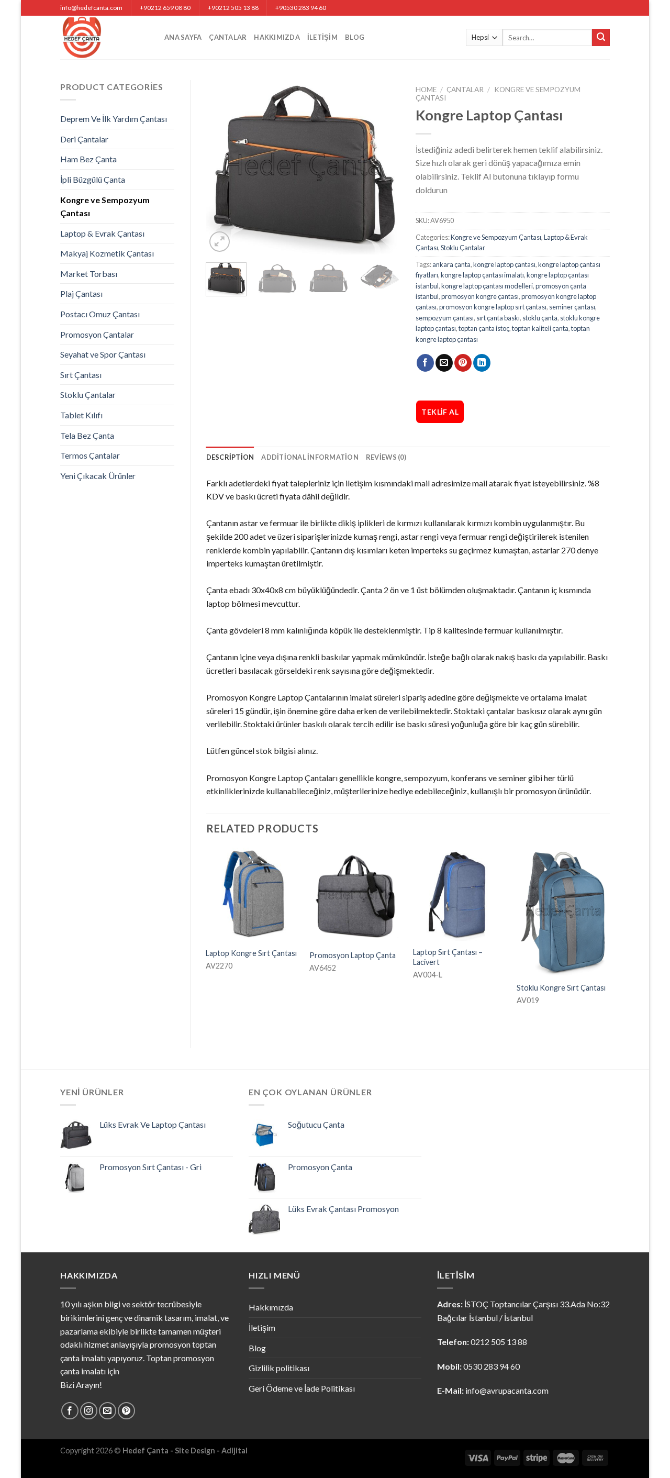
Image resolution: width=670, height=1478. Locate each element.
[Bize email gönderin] (107, 1410)
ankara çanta (451, 264)
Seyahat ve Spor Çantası (103, 354)
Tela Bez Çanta (87, 435)
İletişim (322, 37)
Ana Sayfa (183, 37)
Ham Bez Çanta (88, 159)
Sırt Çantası (81, 375)
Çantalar (228, 37)
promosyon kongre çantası (480, 296)
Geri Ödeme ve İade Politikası (302, 1388)
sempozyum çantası (445, 318)
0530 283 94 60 (491, 1366)
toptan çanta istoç (484, 328)
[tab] (230, 457)
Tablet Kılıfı (81, 415)
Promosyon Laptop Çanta (352, 955)
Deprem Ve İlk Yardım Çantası (113, 119)
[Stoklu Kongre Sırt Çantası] (563, 911)
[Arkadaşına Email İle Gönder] (444, 363)
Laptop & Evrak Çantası (102, 233)
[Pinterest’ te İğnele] (463, 363)
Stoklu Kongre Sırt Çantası (561, 987)
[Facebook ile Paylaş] (425, 363)
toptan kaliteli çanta (540, 328)
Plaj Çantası (81, 293)
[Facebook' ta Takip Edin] (70, 1410)
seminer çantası (572, 307)
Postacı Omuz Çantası (100, 314)
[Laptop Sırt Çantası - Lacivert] (459, 894)
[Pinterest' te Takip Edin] (126, 1410)
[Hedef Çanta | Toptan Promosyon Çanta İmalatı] (104, 37)
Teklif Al (440, 411)
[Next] (383, 167)
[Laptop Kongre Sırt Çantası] (252, 894)
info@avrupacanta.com (507, 1390)
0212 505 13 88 (499, 1342)
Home (426, 89)
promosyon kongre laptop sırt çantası (492, 307)
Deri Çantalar (84, 139)
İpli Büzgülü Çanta (92, 179)
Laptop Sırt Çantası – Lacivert (448, 957)
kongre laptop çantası (504, 264)
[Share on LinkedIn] (481, 363)
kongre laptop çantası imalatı (482, 275)
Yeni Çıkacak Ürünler (98, 476)
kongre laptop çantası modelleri (487, 286)
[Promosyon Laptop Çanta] (356, 895)
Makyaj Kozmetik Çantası (107, 253)
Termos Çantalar (90, 455)
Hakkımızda (277, 37)
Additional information (310, 457)
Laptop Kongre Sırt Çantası (251, 953)
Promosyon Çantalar (97, 334)
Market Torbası (88, 274)
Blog (354, 37)
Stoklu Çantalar (88, 394)
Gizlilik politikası (279, 1368)
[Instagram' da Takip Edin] (88, 1410)
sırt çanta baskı (498, 318)
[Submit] (601, 38)
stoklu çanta (539, 318)
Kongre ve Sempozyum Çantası (105, 206)
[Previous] (223, 167)
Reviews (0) (386, 457)
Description (230, 457)
